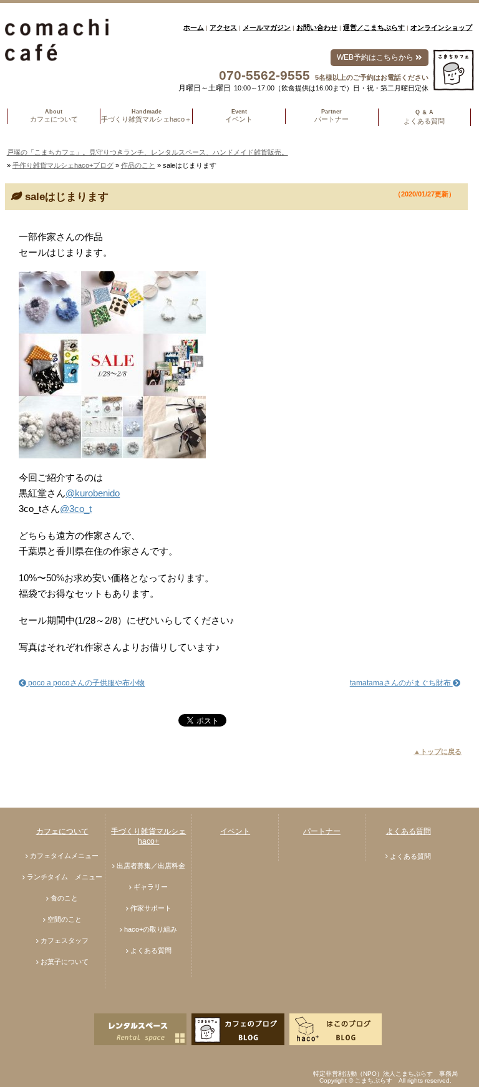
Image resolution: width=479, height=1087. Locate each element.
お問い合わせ (316, 27)
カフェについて (62, 831)
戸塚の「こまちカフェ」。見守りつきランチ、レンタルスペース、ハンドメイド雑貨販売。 (147, 152)
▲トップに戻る (438, 751)
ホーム (193, 27)
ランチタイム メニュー (64, 877)
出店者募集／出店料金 (151, 865)
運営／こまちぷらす (374, 27)
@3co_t (76, 508)
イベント (235, 831)
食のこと (64, 898)
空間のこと (64, 919)
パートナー (322, 831)
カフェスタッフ (65, 940)
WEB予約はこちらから (376, 57)
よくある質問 (151, 950)
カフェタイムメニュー (64, 855)
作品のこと (138, 165)
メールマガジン (267, 27)
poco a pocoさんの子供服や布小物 (85, 683)
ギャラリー (150, 887)
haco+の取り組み (150, 929)
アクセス (223, 27)
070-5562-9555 (264, 75)
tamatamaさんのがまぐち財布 (401, 683)
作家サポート (151, 908)
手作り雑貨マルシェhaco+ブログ (63, 165)
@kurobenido (92, 493)
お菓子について (65, 961)
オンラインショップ (441, 27)
